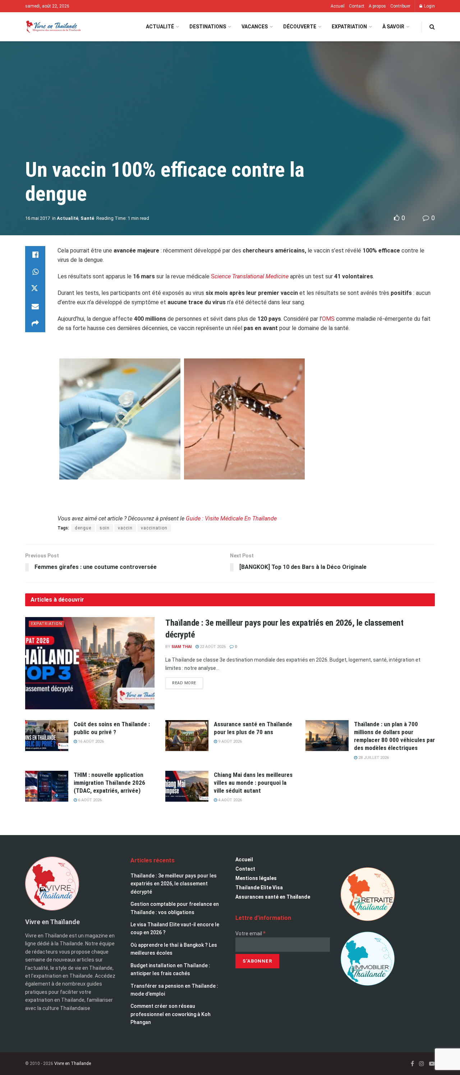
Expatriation (349, 26)
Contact (356, 6)
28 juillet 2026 (373, 757)
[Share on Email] (35, 306)
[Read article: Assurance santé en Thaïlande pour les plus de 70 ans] (186, 735)
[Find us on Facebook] (412, 1064)
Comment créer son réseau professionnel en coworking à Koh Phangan (170, 1014)
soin (105, 527)
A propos (377, 6)
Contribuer (400, 6)
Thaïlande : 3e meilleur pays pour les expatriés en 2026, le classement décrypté (173, 884)
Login (429, 6)
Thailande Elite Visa (259, 887)
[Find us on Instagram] (421, 1064)
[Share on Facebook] (35, 254)
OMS (329, 318)
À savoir (393, 26)
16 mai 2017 (37, 218)
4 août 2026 (229, 800)
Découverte (299, 26)
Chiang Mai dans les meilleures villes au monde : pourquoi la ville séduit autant (253, 782)
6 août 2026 (89, 800)
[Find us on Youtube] (432, 1064)
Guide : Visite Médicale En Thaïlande (231, 518)
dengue (83, 527)
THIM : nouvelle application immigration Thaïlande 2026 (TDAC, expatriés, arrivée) (109, 782)
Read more (187, 681)
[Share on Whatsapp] (35, 272)
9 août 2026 (229, 741)
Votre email (250, 933)
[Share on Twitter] (35, 289)
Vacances (255, 26)
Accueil (338, 6)
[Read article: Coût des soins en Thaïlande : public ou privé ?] (46, 735)
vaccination (154, 527)
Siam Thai (181, 646)
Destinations (207, 26)
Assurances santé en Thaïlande (272, 897)
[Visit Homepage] (53, 26)
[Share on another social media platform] (35, 323)
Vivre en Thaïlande (72, 1063)
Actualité (160, 26)
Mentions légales (256, 878)
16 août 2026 (90, 741)
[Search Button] (432, 26)
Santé (87, 218)
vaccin (125, 527)
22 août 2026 (212, 646)
